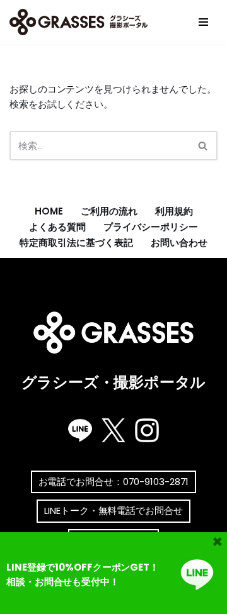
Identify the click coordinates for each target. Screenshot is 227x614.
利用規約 (174, 211)
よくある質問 (57, 226)
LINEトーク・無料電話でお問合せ (113, 510)
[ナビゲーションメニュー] (203, 22)
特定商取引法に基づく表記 (76, 242)
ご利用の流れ (109, 211)
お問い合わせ (179, 242)
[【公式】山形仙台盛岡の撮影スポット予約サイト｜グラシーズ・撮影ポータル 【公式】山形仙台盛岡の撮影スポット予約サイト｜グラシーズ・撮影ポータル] (81, 22)
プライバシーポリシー (150, 226)
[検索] (203, 145)
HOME (49, 211)
